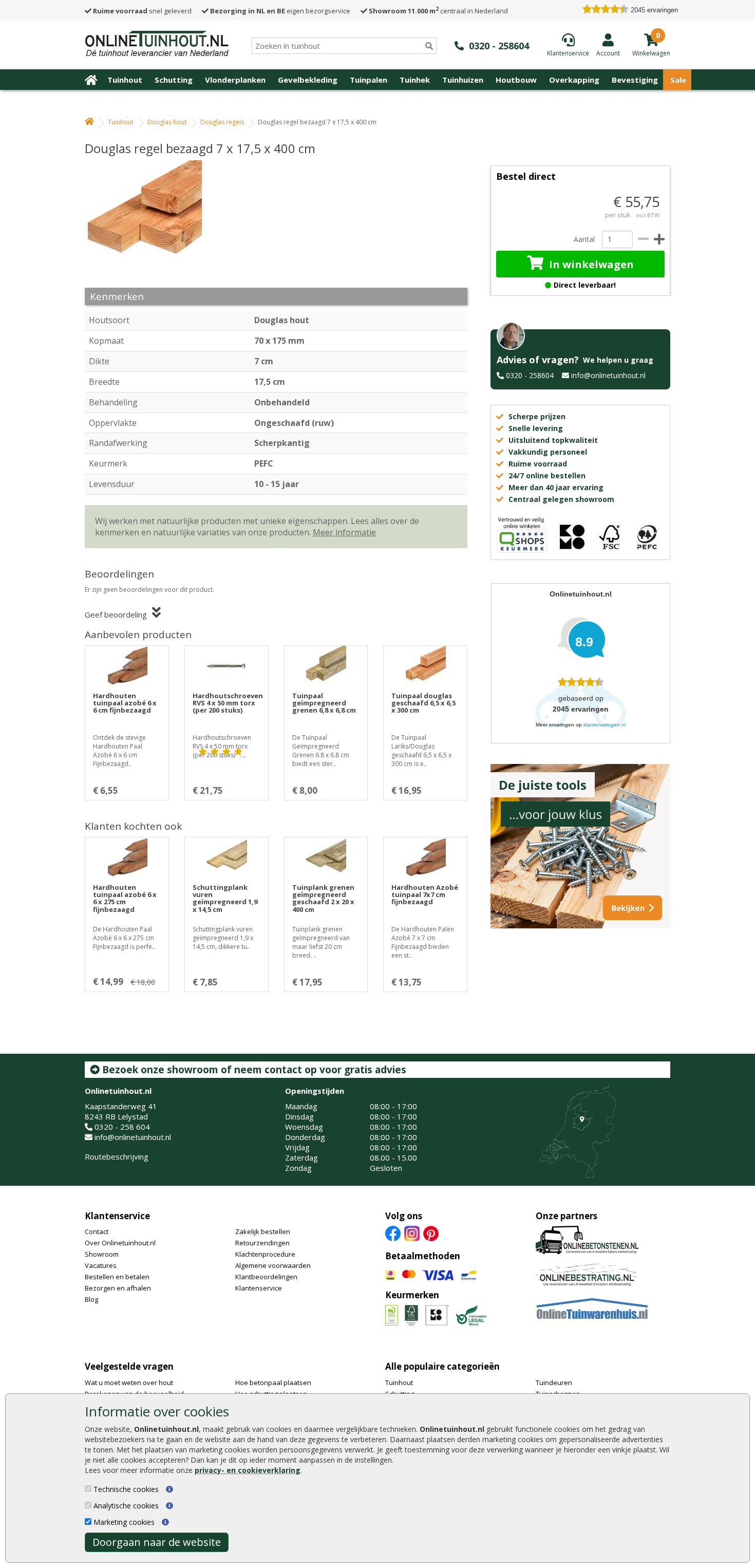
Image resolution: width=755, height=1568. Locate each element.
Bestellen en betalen (117, 1276)
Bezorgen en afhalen (118, 1288)
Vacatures (101, 1265)
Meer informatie (344, 532)
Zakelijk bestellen (262, 1231)
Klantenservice (117, 1216)
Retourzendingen (262, 1242)
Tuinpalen (368, 79)
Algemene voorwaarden (273, 1265)
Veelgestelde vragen (129, 1366)
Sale (678, 79)
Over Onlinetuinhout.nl (120, 1242)
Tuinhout (124, 79)
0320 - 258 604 (122, 1127)
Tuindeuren (554, 1382)
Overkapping (574, 79)
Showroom (102, 1254)
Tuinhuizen (462, 79)
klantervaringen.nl (604, 724)
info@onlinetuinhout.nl (608, 375)
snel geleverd (142, 10)
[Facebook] (393, 1233)
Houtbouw (516, 79)
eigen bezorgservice (280, 10)
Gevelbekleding (307, 79)
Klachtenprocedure (265, 1254)
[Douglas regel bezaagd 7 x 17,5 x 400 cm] (149, 218)
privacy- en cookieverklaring (247, 1470)
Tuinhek (415, 79)
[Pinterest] (431, 1233)
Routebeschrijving (116, 1156)
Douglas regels (222, 122)
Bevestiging (635, 79)
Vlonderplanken (235, 79)
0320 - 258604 (530, 375)
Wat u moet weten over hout (129, 1382)
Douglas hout (166, 122)
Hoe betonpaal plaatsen (273, 1382)
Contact (96, 1231)
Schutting (174, 79)
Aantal (584, 239)
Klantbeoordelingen (266, 1276)
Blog (91, 1299)
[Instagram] (412, 1233)
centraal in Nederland (438, 10)
